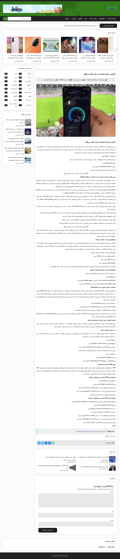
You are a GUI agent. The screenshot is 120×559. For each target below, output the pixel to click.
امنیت (11, 74)
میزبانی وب (25, 105)
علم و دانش (93, 18)
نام (112, 511)
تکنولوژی (102, 18)
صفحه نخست (111, 18)
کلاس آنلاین (102, 547)
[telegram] (42, 443)
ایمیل (112, 520)
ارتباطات (25, 74)
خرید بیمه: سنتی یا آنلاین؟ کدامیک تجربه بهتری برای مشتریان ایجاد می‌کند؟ (77, 26)
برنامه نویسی (25, 81)
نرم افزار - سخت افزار (11, 105)
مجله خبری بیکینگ (110, 436)
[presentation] (114, 49)
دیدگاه (112, 492)
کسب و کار (25, 100)
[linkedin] (46, 443)
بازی (85, 18)
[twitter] (39, 443)
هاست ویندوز (60, 556)
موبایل (67, 18)
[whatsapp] (53, 443)
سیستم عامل (11, 89)
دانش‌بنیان (11, 85)
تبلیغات (11, 81)
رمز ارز (25, 89)
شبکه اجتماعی (25, 92)
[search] (5, 19)
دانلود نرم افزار (111, 547)
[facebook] (49, 443)
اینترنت (73, 18)
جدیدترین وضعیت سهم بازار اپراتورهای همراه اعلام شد (91, 431)
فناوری (80, 18)
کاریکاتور (11, 96)
